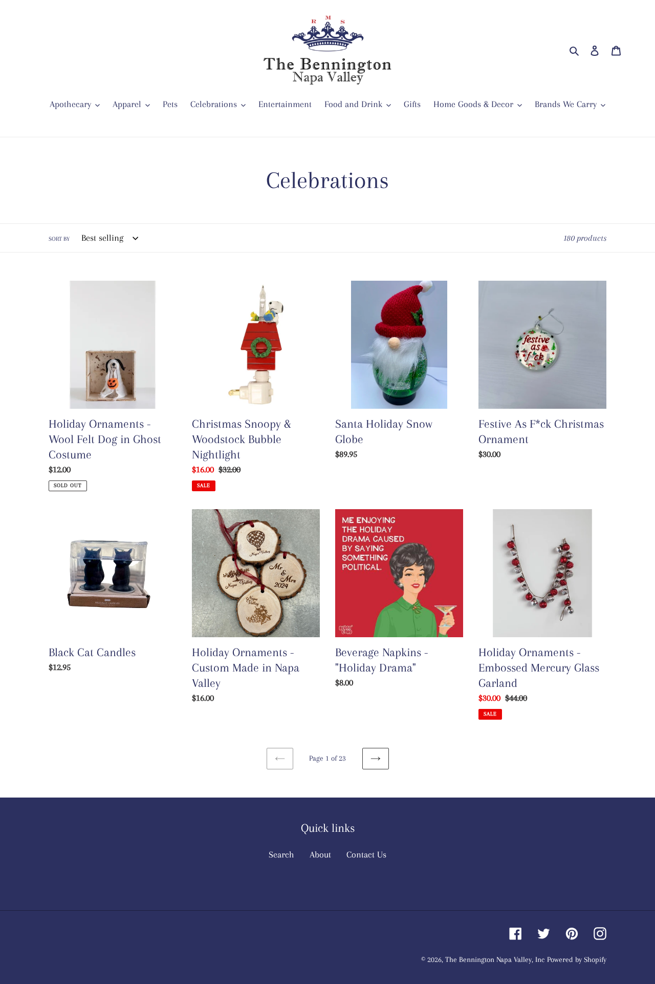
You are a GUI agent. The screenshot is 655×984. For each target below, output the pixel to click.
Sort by (59, 239)
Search (281, 854)
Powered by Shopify (576, 959)
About (320, 854)
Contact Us (366, 854)
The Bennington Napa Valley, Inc (494, 959)
